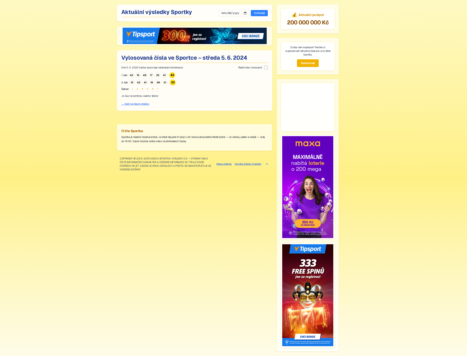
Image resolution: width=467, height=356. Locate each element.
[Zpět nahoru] (266, 164)
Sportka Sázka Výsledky (248, 164)
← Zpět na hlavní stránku (135, 104)
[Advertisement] (307, 107)
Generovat (308, 63)
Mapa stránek (224, 164)
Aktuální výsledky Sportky (156, 12)
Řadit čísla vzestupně (250, 67)
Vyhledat (259, 13)
